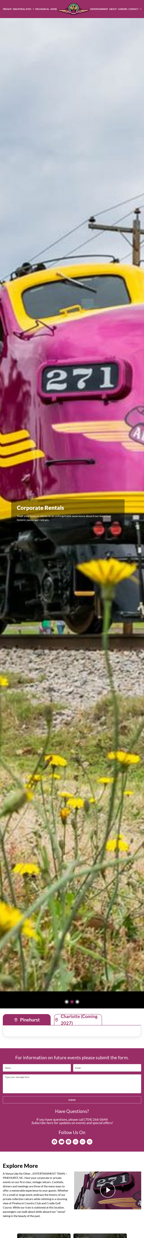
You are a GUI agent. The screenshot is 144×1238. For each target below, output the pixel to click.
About (113, 9)
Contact (133, 9)
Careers (122, 9)
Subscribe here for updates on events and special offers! (72, 1123)
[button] (66, 1002)
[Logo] (73, 9)
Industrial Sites (22, 9)
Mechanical (42, 9)
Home (53, 9)
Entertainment (99, 9)
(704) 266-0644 (96, 1119)
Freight (7, 9)
